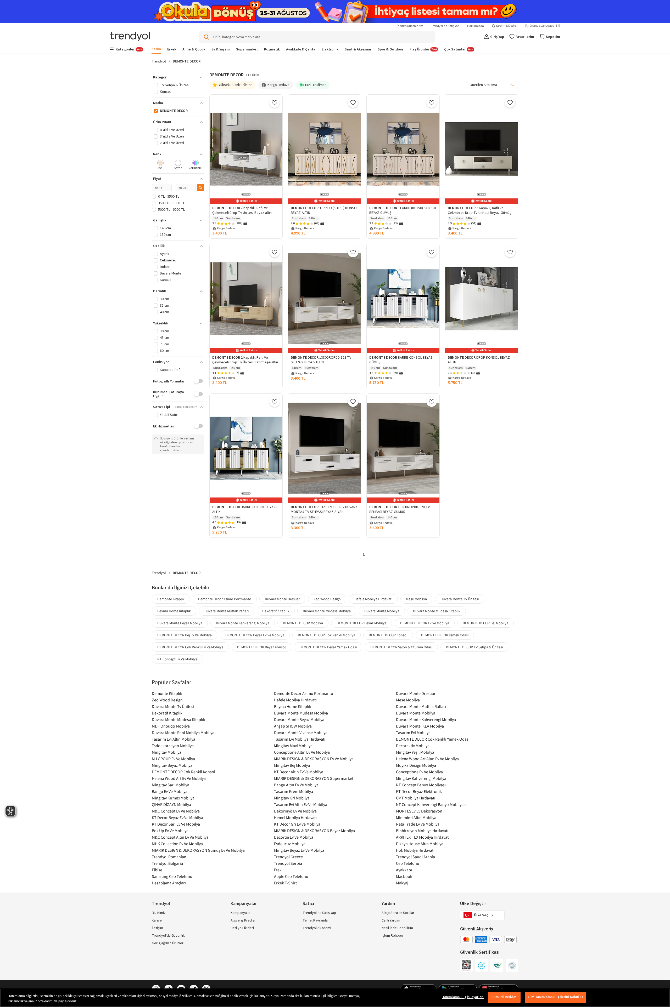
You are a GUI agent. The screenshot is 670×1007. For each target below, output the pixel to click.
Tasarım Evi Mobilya (413, 732)
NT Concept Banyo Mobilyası (421, 784)
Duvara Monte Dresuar (282, 599)
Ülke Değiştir (473, 903)
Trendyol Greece (288, 856)
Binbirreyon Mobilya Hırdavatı (422, 830)
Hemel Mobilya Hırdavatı (295, 817)
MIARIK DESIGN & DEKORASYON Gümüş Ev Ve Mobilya (198, 850)
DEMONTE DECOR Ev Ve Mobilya (424, 623)
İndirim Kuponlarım (410, 26)
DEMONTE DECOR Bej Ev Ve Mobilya (184, 635)
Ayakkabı (404, 869)
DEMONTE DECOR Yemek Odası (444, 635)
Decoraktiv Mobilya (412, 745)
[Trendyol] (130, 36)
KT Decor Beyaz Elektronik (419, 791)
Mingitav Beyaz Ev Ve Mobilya (299, 850)
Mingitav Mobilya (166, 752)
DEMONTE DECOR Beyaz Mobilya (362, 623)
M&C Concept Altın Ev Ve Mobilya (180, 837)
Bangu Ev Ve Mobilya (169, 791)
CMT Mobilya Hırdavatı (415, 797)
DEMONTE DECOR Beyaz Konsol (261, 647)
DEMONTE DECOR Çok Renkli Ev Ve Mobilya (190, 647)
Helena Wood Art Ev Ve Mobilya (179, 778)
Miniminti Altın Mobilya (416, 817)
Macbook (404, 876)
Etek (278, 869)
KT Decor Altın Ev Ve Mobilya (298, 771)
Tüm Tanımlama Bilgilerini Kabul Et (555, 997)
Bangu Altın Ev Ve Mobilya (296, 784)
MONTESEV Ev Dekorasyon (419, 811)
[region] (335, 997)
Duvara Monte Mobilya (381, 611)
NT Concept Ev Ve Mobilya (177, 659)
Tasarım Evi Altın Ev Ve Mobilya (300, 804)
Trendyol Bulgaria (167, 863)
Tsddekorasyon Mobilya (173, 745)
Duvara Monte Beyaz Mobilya (179, 623)
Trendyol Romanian (169, 856)
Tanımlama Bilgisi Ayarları (463, 997)
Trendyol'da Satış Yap (445, 26)
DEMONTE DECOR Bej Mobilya (485, 623)
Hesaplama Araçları (169, 882)
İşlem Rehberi (392, 935)
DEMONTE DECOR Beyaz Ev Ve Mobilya (254, 635)
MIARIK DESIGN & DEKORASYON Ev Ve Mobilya (314, 758)
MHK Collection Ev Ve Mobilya (177, 843)
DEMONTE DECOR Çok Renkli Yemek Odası (433, 739)
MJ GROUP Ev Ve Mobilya (173, 758)
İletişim (157, 928)
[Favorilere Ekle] (274, 102)
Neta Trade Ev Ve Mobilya (417, 824)
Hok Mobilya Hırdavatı (415, 850)
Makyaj (402, 882)
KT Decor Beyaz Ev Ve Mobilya (177, 817)
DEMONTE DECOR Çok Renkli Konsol (183, 771)
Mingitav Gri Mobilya (292, 797)
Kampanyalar (241, 913)
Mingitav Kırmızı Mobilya (173, 797)
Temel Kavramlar (316, 920)
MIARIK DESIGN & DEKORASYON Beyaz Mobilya (314, 830)
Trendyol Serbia (288, 863)
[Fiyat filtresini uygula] (200, 187)
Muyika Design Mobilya (416, 765)
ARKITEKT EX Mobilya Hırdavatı (423, 837)
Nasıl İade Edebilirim (397, 928)
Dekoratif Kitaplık (275, 611)
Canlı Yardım (391, 920)
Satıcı (308, 903)
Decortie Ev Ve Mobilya (293, 837)
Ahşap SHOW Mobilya (293, 726)
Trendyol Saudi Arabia (415, 856)
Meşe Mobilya (416, 599)
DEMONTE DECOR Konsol (388, 635)
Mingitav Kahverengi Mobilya (421, 778)
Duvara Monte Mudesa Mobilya (327, 611)
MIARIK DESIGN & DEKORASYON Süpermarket (313, 778)
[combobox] (492, 85)
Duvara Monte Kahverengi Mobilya (242, 623)
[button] (178, 77)
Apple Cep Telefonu (291, 876)
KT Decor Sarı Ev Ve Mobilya (176, 824)
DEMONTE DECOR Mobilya (303, 623)
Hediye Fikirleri (242, 928)
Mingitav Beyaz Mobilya (172, 765)
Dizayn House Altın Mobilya (419, 843)
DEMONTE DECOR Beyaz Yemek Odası (328, 647)
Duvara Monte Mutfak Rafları (226, 611)
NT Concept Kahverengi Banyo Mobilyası (431, 804)
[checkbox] (160, 165)
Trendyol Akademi (317, 928)
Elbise (157, 869)
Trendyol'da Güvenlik (168, 935)
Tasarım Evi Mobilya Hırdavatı (299, 739)
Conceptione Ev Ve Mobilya (419, 771)
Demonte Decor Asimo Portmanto (224, 599)
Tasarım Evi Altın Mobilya (173, 739)
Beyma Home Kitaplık (174, 611)
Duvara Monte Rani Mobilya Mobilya (183, 732)
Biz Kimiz (159, 913)
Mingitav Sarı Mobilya (170, 784)
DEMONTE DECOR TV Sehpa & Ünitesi (474, 647)
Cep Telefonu (407, 863)
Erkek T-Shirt (285, 882)
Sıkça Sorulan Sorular (398, 913)
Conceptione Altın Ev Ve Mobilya (302, 752)
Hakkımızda (475, 26)
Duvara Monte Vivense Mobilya (300, 732)
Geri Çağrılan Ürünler (167, 943)
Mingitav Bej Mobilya (292, 765)
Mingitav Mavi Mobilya (293, 745)
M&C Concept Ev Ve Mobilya (176, 811)
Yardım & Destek (506, 26)
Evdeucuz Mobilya (289, 843)
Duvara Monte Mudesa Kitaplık (436, 611)
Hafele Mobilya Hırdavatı (373, 599)
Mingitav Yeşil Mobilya (415, 752)
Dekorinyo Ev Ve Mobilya (295, 811)
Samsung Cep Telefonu (172, 876)
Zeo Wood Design (327, 599)
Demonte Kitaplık (171, 599)
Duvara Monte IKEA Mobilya (420, 726)
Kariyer (157, 920)
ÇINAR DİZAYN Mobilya (171, 804)
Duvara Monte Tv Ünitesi (459, 599)
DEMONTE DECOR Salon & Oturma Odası (401, 647)
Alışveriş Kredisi (243, 920)
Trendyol (159, 61)
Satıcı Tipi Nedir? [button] (186, 407)
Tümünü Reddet (504, 997)
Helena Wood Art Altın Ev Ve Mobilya (427, 758)
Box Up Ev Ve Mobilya (170, 830)
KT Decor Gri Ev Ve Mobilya (297, 824)
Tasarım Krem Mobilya (293, 791)
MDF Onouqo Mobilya (171, 726)
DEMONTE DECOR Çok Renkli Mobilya (326, 635)
